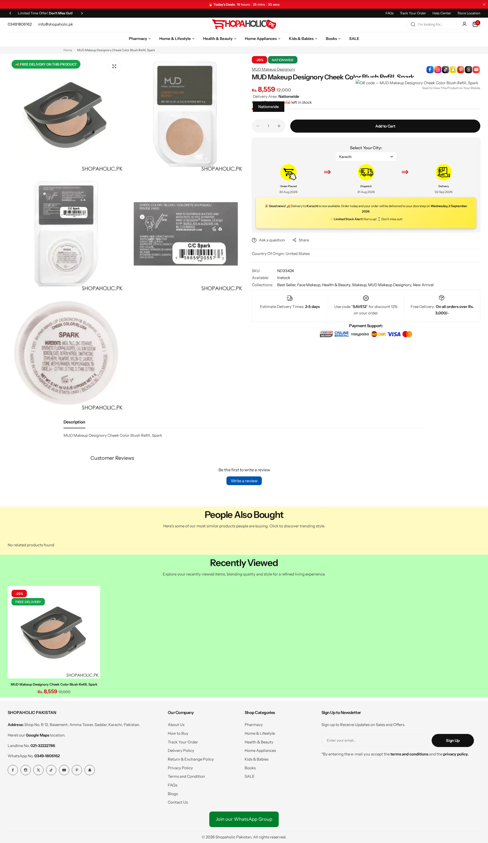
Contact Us (178, 802)
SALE (250, 776)
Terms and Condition (186, 776)
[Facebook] (13, 770)
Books (250, 767)
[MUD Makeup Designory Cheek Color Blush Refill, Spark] (54, 632)
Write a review (244, 480)
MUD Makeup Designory (273, 69)
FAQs (389, 13)
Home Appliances (260, 750)
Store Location (469, 13)
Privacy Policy (180, 767)
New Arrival (423, 284)
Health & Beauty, (337, 284)
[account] (465, 24)
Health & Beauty (259, 742)
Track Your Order (413, 13)
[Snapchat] (90, 770)
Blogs (173, 793)
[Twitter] (38, 770)
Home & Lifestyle (260, 733)
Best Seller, (287, 284)
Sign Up (452, 740)
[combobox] (431, 24)
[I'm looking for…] (413, 24)
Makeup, (360, 284)
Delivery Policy (181, 750)
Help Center (441, 13)
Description (74, 421)
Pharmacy (254, 724)
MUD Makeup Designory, (390, 284)
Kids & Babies (256, 759)
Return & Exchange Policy (191, 759)
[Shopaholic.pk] (244, 24)
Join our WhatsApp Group (244, 819)
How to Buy (178, 733)
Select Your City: (366, 147)
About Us (176, 724)
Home (68, 50)
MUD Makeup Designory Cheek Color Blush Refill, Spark (54, 684)
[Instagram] (25, 770)
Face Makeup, (309, 284)
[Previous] (10, 13)
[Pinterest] (77, 770)
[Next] (82, 13)
